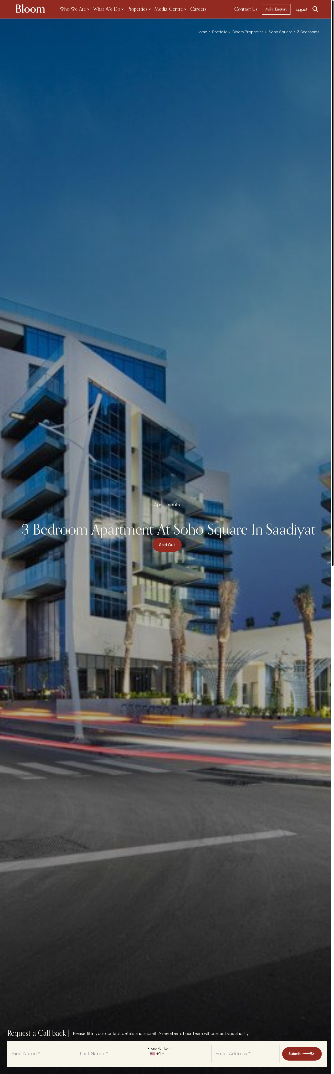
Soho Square (280, 32)
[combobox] (156, 1054)
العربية (301, 9)
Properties (137, 9)
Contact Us (245, 9)
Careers (198, 9)
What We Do (106, 9)
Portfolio (220, 32)
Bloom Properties (248, 32)
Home (202, 32)
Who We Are (73, 9)
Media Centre (169, 9)
